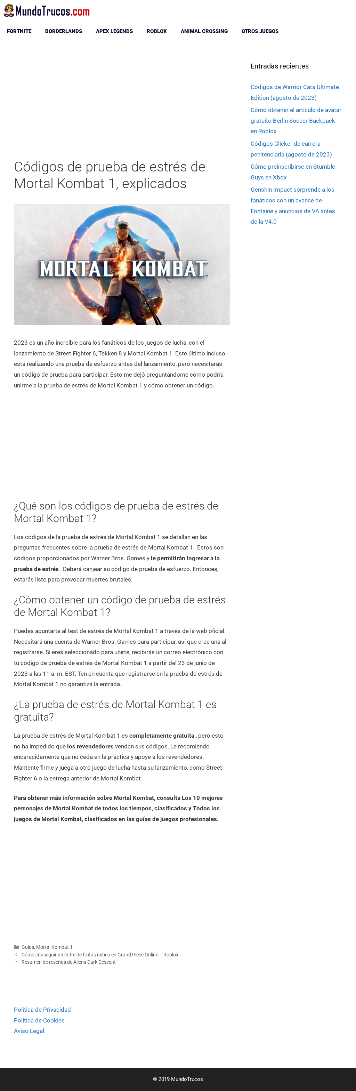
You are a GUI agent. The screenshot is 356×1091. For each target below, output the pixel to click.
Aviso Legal (29, 1030)
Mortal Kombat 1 (54, 947)
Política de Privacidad (42, 1009)
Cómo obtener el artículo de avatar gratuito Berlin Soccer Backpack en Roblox (296, 120)
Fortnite (19, 31)
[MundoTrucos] (48, 10)
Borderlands (63, 31)
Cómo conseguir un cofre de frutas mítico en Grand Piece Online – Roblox (100, 955)
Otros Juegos (260, 31)
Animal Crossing (204, 31)
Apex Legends (114, 31)
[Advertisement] (122, 107)
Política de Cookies (39, 1020)
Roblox (157, 31)
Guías (28, 947)
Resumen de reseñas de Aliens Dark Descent (69, 962)
